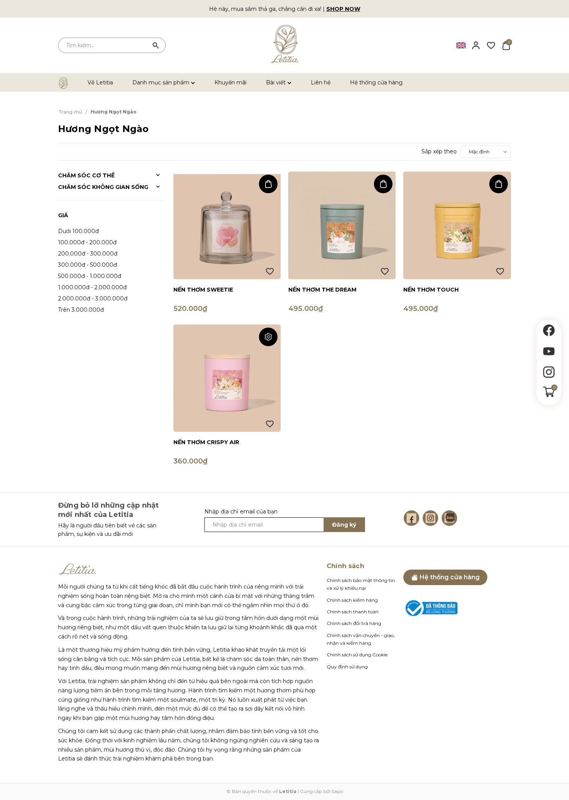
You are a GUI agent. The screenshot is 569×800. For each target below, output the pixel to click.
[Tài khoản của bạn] (476, 44)
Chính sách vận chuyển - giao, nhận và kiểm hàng (361, 639)
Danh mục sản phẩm (161, 82)
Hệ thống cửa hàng (376, 82)
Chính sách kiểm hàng (352, 600)
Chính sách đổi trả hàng (354, 623)
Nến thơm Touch (431, 289)
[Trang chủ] (67, 82)
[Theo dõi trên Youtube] (548, 351)
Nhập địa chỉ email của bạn (241, 511)
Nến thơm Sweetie (203, 289)
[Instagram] (430, 518)
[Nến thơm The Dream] (342, 225)
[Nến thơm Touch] (457, 225)
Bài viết (276, 82)
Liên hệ (321, 82)
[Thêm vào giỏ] (268, 184)
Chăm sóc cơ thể (86, 175)
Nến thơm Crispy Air (206, 442)
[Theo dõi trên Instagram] (548, 372)
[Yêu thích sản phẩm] (491, 44)
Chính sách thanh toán (353, 612)
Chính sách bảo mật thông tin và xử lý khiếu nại (361, 584)
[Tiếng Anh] (461, 44)
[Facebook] (411, 518)
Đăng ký (344, 524)
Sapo (337, 791)
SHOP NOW (343, 8)
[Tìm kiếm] (156, 45)
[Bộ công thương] (430, 607)
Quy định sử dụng (347, 667)
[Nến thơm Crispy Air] (227, 378)
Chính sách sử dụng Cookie (357, 655)
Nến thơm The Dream (322, 289)
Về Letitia (100, 82)
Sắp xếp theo (439, 151)
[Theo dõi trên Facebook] (548, 330)
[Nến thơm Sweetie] (227, 225)
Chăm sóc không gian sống (103, 187)
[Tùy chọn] (268, 337)
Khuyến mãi (230, 82)
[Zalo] (449, 518)
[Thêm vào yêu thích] (269, 271)
